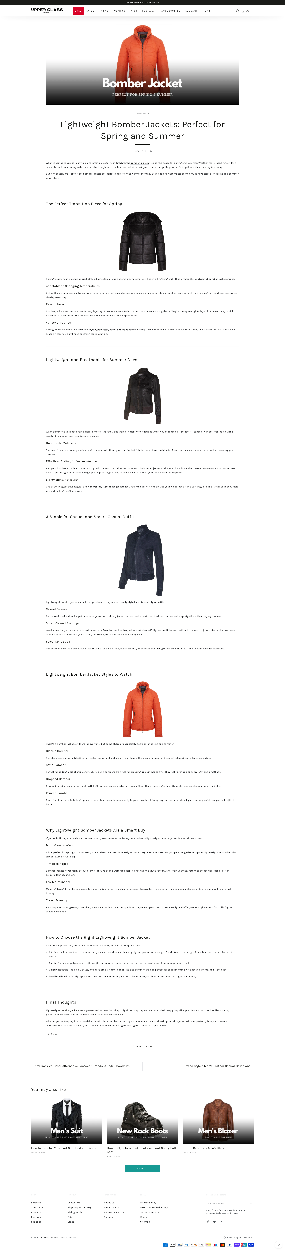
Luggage (36, 1221)
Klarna (144, 1217)
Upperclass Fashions (49, 1237)
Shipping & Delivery (79, 1207)
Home (138, 113)
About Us (109, 1202)
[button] (237, 11)
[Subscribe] (252, 1203)
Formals (36, 1212)
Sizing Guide (75, 1212)
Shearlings (37, 1207)
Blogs (71, 1221)
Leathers (36, 1202)
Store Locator (111, 1207)
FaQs (70, 1217)
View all (142, 1168)
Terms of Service (149, 1212)
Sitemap (145, 1221)
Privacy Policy (148, 1202)
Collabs (108, 1217)
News (145, 113)
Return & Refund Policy (154, 1207)
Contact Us (74, 1202)
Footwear (36, 1217)
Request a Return (114, 1212)
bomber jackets (139, 163)
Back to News (144, 1046)
